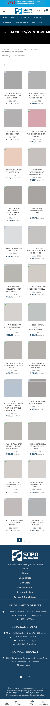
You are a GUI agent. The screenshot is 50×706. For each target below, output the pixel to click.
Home (6, 49)
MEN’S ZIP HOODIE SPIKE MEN (14, 250)
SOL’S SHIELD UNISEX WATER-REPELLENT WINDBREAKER (38, 96)
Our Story (25, 582)
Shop (25, 573)
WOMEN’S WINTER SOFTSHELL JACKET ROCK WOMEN (13, 446)
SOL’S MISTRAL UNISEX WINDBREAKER (36, 327)
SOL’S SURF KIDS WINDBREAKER (37, 402)
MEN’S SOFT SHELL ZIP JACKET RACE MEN (37, 446)
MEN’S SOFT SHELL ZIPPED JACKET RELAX (38, 484)
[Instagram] (29, 678)
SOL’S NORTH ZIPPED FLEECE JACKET (36, 210)
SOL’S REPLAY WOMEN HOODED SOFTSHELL (13, 484)
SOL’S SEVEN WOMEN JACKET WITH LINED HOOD (36, 251)
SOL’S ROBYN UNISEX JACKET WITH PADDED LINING (13, 365)
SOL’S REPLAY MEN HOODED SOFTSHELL (36, 288)
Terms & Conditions (25, 597)
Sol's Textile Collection (26, 49)
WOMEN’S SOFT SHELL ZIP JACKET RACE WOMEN (13, 289)
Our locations (25, 587)
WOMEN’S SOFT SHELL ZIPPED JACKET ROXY (13, 327)
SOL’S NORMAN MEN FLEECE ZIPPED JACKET (14, 522)
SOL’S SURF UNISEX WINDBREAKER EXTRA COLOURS (36, 134)
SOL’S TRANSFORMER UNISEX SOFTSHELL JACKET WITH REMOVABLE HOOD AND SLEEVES (13, 405)
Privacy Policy (25, 592)
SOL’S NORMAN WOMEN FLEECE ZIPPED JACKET (36, 172)
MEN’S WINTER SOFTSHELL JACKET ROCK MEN (37, 365)
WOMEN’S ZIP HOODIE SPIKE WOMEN (37, 522)
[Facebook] (21, 678)
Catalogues (25, 578)
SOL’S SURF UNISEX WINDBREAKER (14, 171)
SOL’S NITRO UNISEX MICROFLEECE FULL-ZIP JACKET (13, 96)
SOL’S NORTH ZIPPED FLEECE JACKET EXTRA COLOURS (13, 211)
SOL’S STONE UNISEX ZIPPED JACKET (14, 133)
